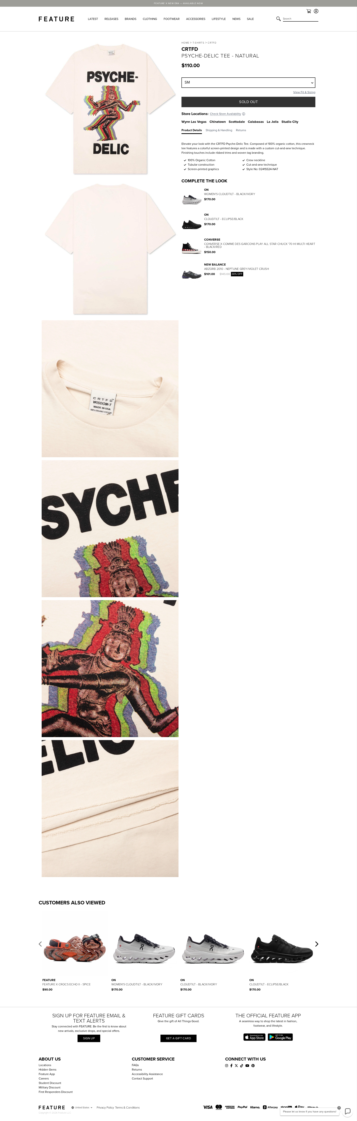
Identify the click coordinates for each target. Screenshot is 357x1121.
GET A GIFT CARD (178, 1038)
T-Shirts (198, 42)
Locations (45, 1065)
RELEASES (111, 19)
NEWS (236, 19)
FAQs (135, 1065)
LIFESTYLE (219, 19)
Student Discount (50, 1083)
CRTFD (212, 42)
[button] (40, 944)
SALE (250, 19)
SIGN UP (89, 1038)
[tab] (193, 131)
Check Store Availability (225, 114)
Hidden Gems (47, 1070)
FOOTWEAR (172, 19)
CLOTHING (150, 19)
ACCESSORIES (195, 19)
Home (185, 42)
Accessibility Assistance (147, 1074)
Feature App (47, 1074)
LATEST (93, 19)
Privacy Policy (105, 1107)
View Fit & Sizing (304, 92)
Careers (44, 1078)
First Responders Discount (56, 1092)
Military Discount (49, 1087)
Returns (137, 1070)
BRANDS (130, 19)
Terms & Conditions (127, 1107)
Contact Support (142, 1078)
